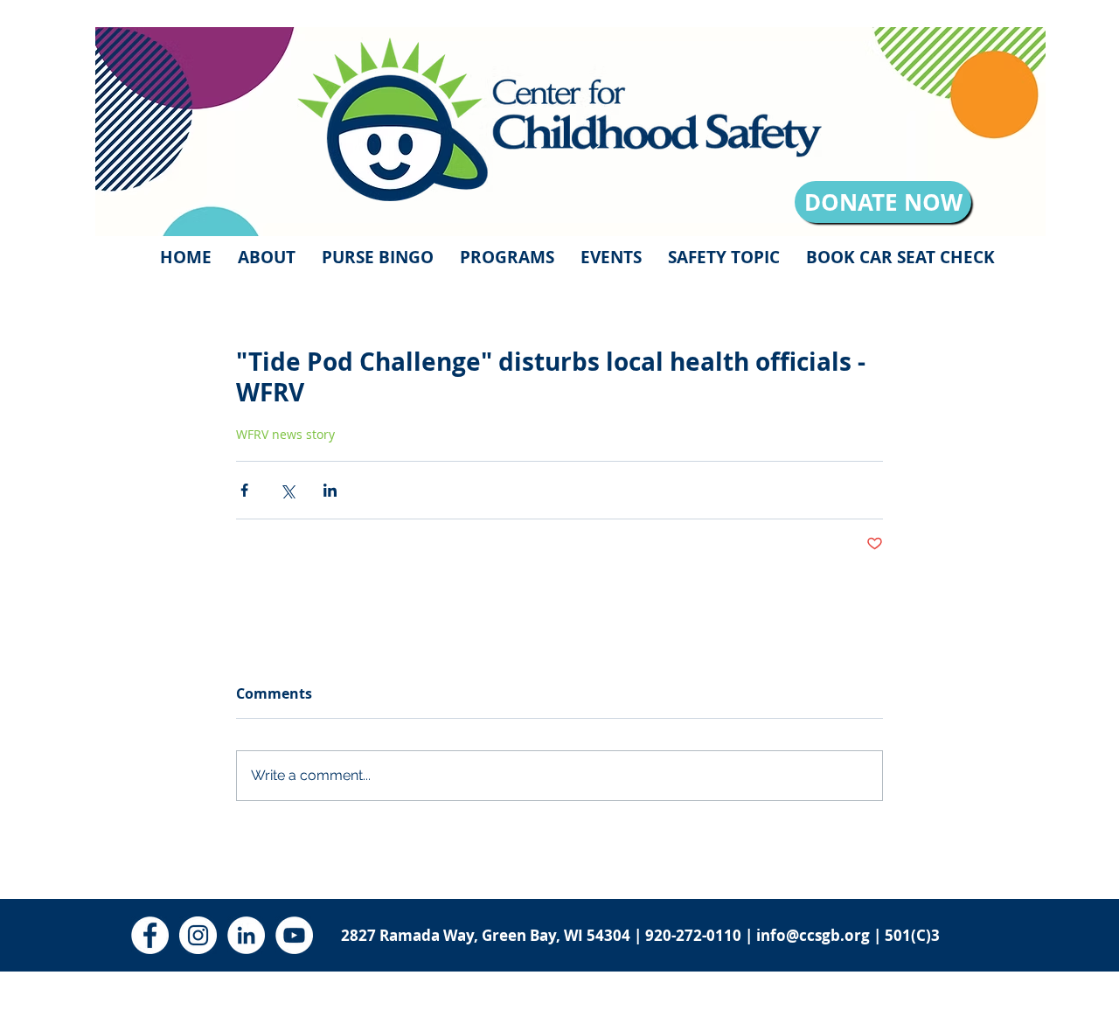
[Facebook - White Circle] (150, 935)
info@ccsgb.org (813, 935)
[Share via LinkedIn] (330, 490)
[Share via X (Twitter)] (287, 490)
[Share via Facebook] (244, 490)
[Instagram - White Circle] (198, 935)
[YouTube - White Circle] (294, 935)
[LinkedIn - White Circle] (246, 935)
